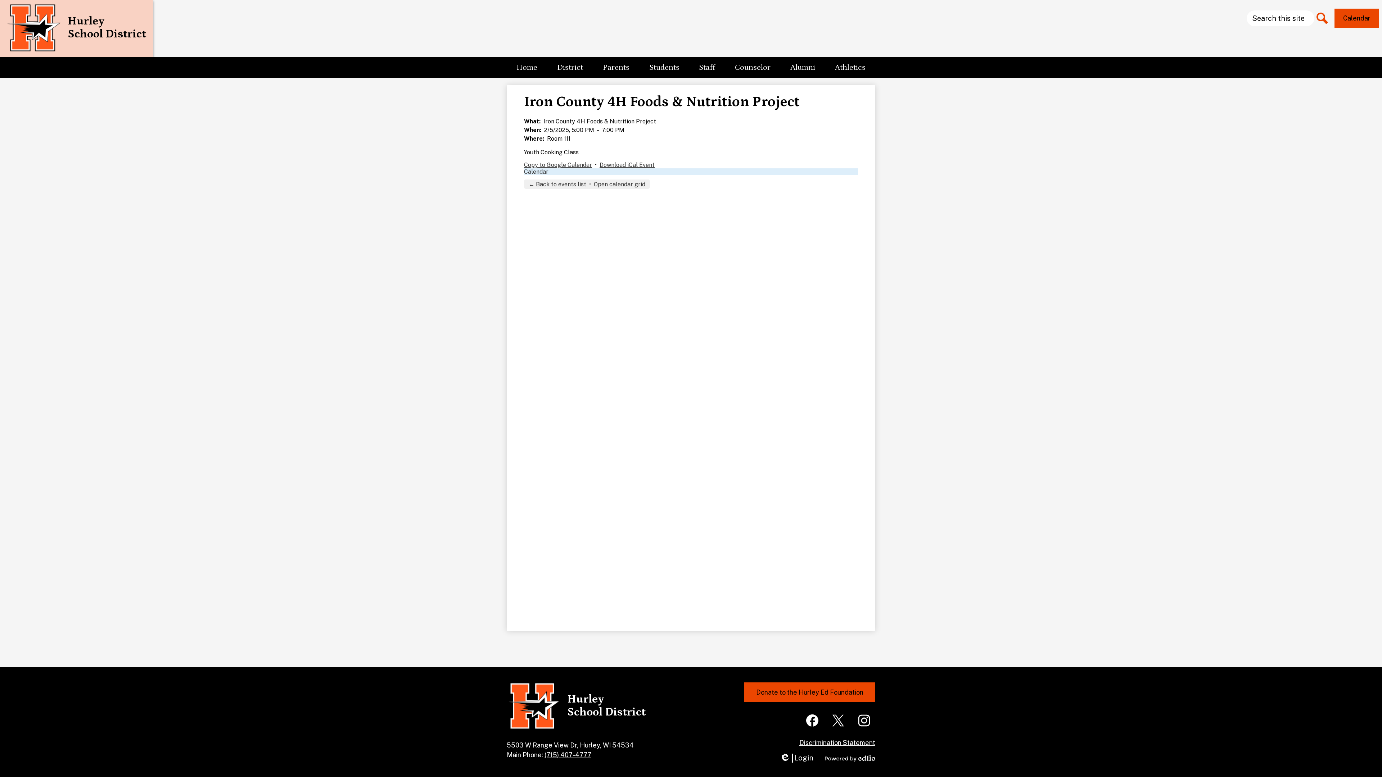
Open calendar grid (619, 184)
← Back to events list (557, 184)
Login (796, 758)
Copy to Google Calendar (558, 165)
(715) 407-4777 (568, 755)
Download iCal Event (627, 165)
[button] (570, 67)
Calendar (536, 171)
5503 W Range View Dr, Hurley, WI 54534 (570, 745)
